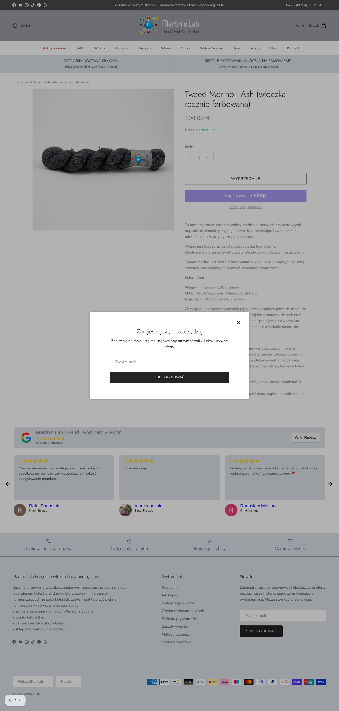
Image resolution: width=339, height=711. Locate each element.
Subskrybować (169, 377)
